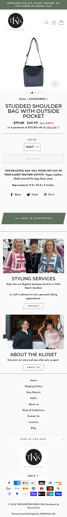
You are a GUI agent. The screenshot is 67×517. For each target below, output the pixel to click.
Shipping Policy (33, 386)
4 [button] (35, 93)
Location (33, 422)
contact (33, 306)
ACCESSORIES (37, 99)
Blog (33, 428)
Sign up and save (33, 439)
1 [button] (27, 93)
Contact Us (33, 416)
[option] (33, 5)
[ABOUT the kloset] (33, 332)
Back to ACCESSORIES (36, 218)
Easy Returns (33, 392)
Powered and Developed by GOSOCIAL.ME (33, 513)
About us (34, 404)
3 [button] (32, 93)
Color (32, 139)
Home (22, 99)
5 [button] (38, 93)
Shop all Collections (33, 410)
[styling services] (33, 256)
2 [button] (29, 93)
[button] (33, 127)
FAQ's (33, 398)
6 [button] (41, 93)
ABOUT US (33, 367)
